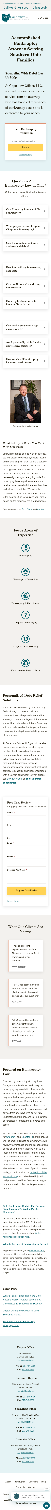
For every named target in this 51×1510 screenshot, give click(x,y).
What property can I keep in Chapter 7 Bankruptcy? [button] (23, 228)
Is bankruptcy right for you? (13, 3)
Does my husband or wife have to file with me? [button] (21, 303)
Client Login (40, 7)
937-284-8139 (29, 1427)
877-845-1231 (28, 1369)
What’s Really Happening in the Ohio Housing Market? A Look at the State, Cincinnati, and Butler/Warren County (22, 1299)
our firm (41, 509)
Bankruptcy (25, 556)
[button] (46, 1505)
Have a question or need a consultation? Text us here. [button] (33, 1496)
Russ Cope (27, 509)
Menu (41, 17)
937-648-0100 (29, 1396)
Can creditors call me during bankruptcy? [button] (23, 286)
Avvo (19, 1001)
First (9, 824)
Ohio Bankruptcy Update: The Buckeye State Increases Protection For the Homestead (23, 1209)
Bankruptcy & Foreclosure (25, 603)
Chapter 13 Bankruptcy (25, 646)
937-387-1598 (29, 1457)
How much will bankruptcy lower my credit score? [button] (22, 361)
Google (21, 966)
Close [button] (47, 1489)
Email (10, 842)
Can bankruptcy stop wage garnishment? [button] (22, 327)
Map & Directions (26, 1360)
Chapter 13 (27, 1136)
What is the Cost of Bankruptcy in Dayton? (25, 1244)
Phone (11, 856)
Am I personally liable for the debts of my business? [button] (23, 344)
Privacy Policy (25, 154)
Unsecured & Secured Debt (25, 670)
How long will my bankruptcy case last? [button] (23, 269)
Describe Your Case (17, 869)
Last (9, 837)
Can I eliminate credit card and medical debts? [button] (22, 245)
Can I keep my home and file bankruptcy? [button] (23, 211)
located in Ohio (36, 1250)
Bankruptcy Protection (25, 579)
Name (11, 812)
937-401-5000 (14, 778)
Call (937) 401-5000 (16, 7)
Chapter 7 (11, 1136)
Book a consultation (34, 3)
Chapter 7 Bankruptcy (26, 622)
